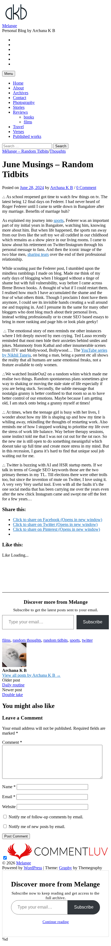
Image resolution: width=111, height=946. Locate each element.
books (29, 117)
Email (8, 796)
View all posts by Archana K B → (31, 675)
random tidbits (55, 640)
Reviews (20, 112)
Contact (19, 97)
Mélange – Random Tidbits (25, 151)
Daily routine (13, 685)
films (28, 122)
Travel (18, 126)
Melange (9, 25)
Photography (24, 102)
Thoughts (58, 151)
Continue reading (56, 922)
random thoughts (27, 640)
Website (9, 806)
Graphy (65, 867)
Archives (20, 92)
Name (9, 786)
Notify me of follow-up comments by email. (46, 817)
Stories (19, 107)
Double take (12, 694)
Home (18, 83)
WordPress (33, 867)
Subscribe (92, 622)
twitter (87, 640)
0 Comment (86, 187)
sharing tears (38, 254)
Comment (12, 742)
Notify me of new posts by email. (37, 826)
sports (59, 220)
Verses (18, 131)
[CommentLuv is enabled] (58, 858)
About (18, 88)
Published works (27, 136)
